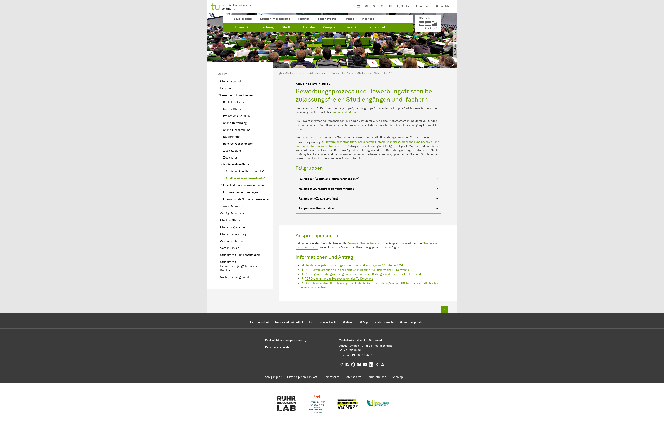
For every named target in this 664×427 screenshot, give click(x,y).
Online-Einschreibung (236, 129)
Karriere (368, 19)
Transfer (309, 27)
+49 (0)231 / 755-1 (361, 355)
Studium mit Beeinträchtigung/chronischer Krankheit (239, 266)
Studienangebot (230, 81)
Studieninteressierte (275, 19)
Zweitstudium (232, 150)
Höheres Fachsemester (238, 143)
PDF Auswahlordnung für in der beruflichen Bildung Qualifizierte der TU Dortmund (357, 269)
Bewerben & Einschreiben (236, 95)
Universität (241, 27)
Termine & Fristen (231, 206)
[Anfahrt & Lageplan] (374, 6)
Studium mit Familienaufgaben (240, 254)
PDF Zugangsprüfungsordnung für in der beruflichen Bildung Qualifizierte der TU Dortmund (363, 274)
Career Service (229, 248)
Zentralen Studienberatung (364, 243)
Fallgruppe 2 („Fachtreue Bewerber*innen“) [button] (326, 188)
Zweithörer (230, 157)
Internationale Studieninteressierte (246, 199)
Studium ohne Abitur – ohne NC (245, 178)
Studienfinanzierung (233, 234)
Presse (349, 19)
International (375, 27)
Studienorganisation (233, 227)
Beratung (226, 88)
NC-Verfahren (231, 136)
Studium (288, 27)
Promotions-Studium (236, 116)
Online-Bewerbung (235, 123)
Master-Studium (233, 109)
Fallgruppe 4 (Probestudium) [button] (316, 208)
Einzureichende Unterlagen (240, 192)
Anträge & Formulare (233, 213)
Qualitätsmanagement (234, 277)
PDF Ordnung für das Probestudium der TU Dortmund (339, 278)
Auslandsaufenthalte (233, 241)
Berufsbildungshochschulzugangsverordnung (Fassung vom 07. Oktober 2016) (354, 265)
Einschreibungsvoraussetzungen (244, 185)
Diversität (350, 27)
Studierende (242, 19)
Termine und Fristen (344, 112)
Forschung (266, 27)
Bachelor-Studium (234, 102)
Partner (303, 19)
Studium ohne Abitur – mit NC (245, 171)
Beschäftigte (327, 19)
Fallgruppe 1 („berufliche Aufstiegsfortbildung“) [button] (328, 178)
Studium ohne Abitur (236, 164)
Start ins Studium (231, 220)
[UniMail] (390, 6)
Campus (329, 27)
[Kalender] (358, 6)
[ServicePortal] (382, 6)
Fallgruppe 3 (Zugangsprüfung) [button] (318, 198)
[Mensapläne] (366, 6)
